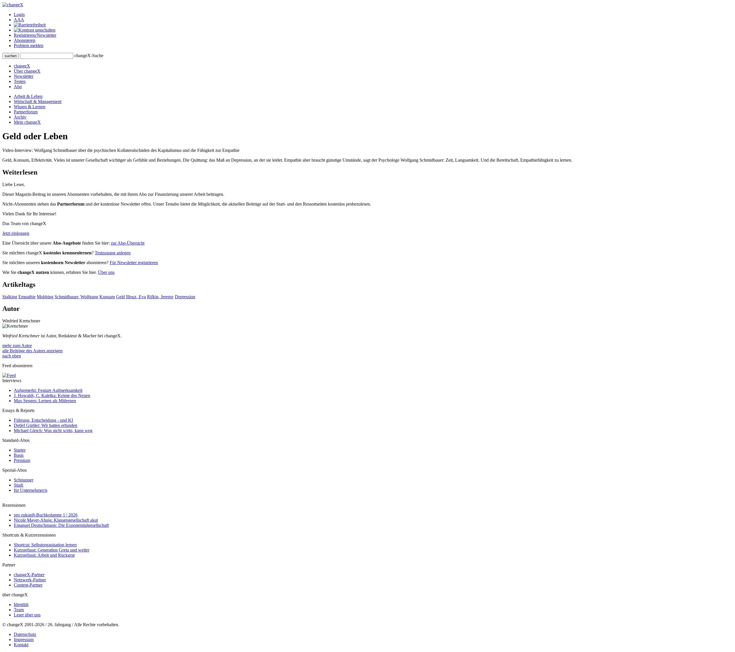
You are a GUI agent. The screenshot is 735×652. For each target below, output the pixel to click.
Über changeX (27, 71)
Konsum (107, 296)
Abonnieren (24, 40)
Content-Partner (28, 585)
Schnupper (23, 479)
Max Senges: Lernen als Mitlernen (45, 400)
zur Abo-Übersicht (127, 243)
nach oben (11, 355)
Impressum (24, 639)
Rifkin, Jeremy (160, 296)
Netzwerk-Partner (30, 579)
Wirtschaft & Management (37, 101)
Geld (120, 296)
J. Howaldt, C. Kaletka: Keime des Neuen (52, 395)
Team (19, 609)
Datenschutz (25, 634)
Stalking (9, 296)
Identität (21, 604)
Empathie (27, 296)
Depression (185, 296)
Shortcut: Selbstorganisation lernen (45, 544)
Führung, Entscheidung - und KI (43, 420)
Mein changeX (27, 122)
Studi (18, 485)
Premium (22, 460)
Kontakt (21, 644)
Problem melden (28, 45)
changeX (22, 65)
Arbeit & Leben (28, 96)
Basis (19, 455)
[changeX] (12, 4)
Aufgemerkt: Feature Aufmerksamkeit (48, 390)
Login (19, 14)
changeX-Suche (88, 55)
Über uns (106, 272)
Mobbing (45, 296)
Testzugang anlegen (113, 252)
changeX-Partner (29, 574)
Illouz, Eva (136, 296)
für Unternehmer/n (30, 490)
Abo (18, 86)
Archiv (20, 117)
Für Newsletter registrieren (134, 262)
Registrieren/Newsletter (35, 35)
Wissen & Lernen (29, 106)
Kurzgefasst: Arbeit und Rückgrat (44, 555)
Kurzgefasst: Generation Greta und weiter (51, 549)
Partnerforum (26, 111)
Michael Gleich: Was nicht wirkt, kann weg (53, 430)
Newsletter (23, 76)
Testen (20, 81)
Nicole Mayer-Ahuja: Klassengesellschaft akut (56, 520)
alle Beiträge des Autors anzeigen (32, 350)
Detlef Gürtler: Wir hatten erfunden (45, 425)
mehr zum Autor (17, 345)
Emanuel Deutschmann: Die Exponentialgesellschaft (61, 525)
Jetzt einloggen (15, 233)
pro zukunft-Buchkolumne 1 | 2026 (46, 514)
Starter (20, 450)
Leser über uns (27, 614)
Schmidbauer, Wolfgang (76, 296)
